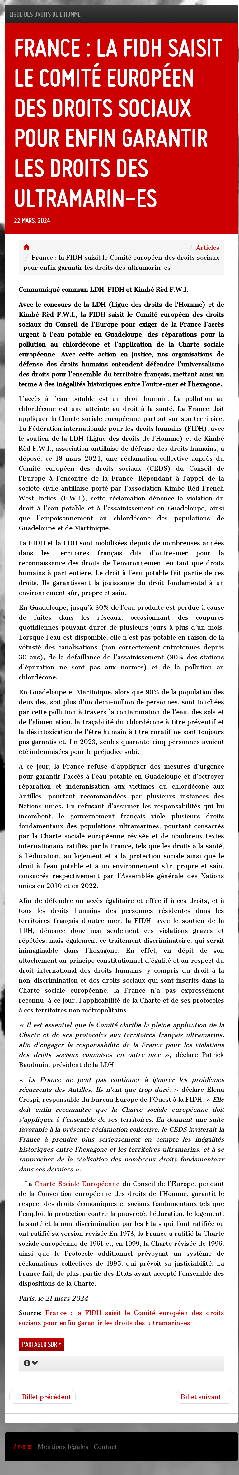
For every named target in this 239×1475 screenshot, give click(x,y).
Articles (207, 247)
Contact (105, 1446)
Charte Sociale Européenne (77, 1184)
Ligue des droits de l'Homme (45, 14)
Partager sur (40, 1344)
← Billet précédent (42, 1397)
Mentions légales (63, 1446)
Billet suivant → (204, 1397)
